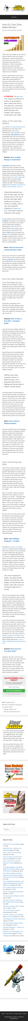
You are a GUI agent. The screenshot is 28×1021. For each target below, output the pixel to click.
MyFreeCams (15, 134)
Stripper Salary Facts (10, 709)
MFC (11, 707)
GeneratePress (14, 1018)
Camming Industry (9, 702)
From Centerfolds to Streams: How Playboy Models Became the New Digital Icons (13, 883)
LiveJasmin (9, 259)
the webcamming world (16, 127)
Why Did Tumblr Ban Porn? (12, 711)
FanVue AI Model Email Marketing (13, 891)
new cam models (17, 177)
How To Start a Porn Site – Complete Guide (13, 321)
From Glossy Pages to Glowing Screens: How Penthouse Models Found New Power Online (13, 875)
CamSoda (5, 221)
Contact (24, 1013)
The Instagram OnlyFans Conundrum (14, 919)
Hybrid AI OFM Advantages (11, 844)
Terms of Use (9, 1013)
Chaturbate (15, 130)
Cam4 (8, 232)
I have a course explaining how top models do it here (14, 641)
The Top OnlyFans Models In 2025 (13, 896)
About (3, 1013)
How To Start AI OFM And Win (12, 852)
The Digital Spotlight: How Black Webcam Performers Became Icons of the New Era (13, 869)
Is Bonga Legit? (7, 935)
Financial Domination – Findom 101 (13, 927)
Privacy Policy (17, 1013)
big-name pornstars (14, 226)
